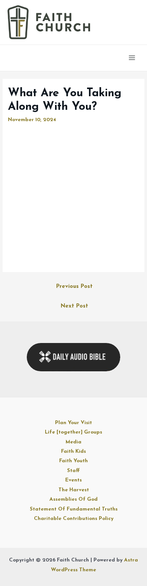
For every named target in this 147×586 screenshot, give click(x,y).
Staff (73, 470)
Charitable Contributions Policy (73, 518)
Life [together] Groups (73, 432)
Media (73, 442)
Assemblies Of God (73, 499)
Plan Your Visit (73, 422)
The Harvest (73, 490)
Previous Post (74, 286)
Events (73, 480)
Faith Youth (73, 460)
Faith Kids (73, 451)
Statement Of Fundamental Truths (74, 509)
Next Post (74, 306)
